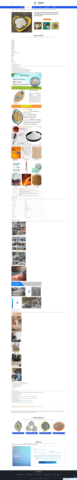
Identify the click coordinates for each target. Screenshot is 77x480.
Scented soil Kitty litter (39, 474)
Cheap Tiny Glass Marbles (31, 412)
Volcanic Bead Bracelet (21, 411)
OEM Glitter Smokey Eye (29, 474)
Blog (40, 7)
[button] (12, 3)
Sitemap (47, 478)
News (35, 7)
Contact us (47, 7)
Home (22, 7)
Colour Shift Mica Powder (60, 411)
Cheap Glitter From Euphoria (56, 474)
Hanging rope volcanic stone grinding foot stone (31, 411)
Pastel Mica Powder (54, 411)
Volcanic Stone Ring (41, 411)
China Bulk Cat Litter (47, 474)
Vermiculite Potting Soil (14, 411)
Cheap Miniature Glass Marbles (15, 412)
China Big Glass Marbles (20, 474)
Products (28, 7)
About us (54, 7)
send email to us (48, 19)
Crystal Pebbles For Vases (47, 411)
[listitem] (38, 25)
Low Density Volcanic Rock (24, 412)
